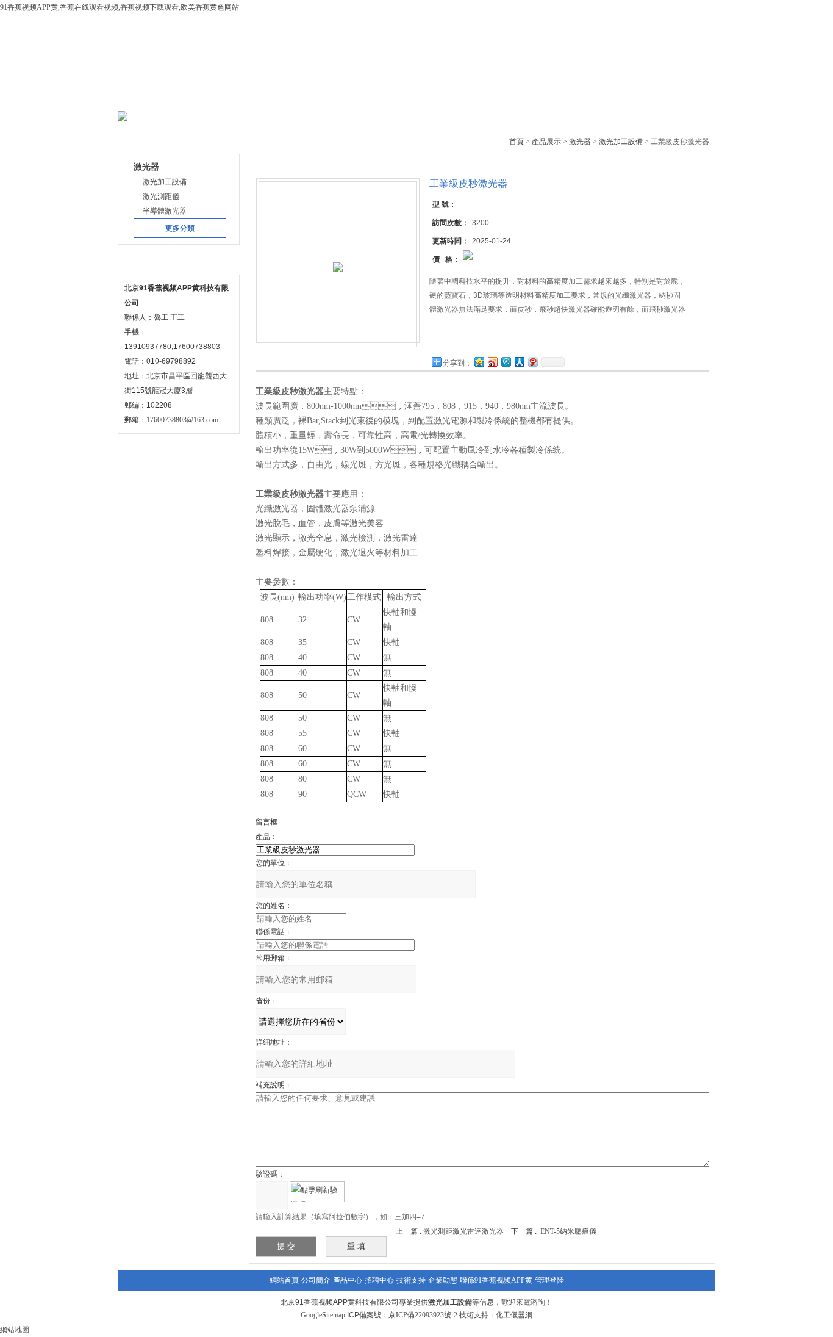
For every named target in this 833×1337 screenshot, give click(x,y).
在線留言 (600, 97)
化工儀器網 (514, 1315)
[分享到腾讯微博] (505, 361)
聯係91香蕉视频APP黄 (496, 1280)
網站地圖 (14, 1329)
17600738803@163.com (182, 420)
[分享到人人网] (519, 361)
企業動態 (526, 97)
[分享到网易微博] (532, 361)
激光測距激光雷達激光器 (463, 1231)
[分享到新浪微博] (492, 361)
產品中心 (305, 97)
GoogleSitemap (323, 1315)
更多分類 (180, 228)
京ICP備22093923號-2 (422, 1315)
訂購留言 (467, 337)
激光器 (580, 141)
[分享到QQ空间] (478, 361)
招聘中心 (379, 1280)
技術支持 (452, 97)
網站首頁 (157, 97)
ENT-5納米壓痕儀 (568, 1231)
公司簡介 (231, 97)
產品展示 (546, 141)
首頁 (516, 141)
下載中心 (379, 97)
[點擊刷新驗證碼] (317, 1191)
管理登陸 (549, 1280)
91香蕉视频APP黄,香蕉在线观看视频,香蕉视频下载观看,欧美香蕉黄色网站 (119, 7)
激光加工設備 (621, 141)
